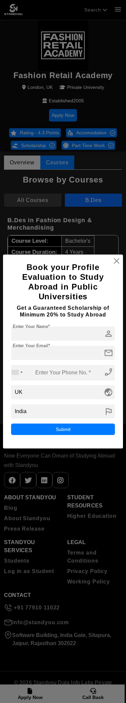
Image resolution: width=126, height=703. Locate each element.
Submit (63, 429)
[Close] (116, 261)
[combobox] (17, 372)
